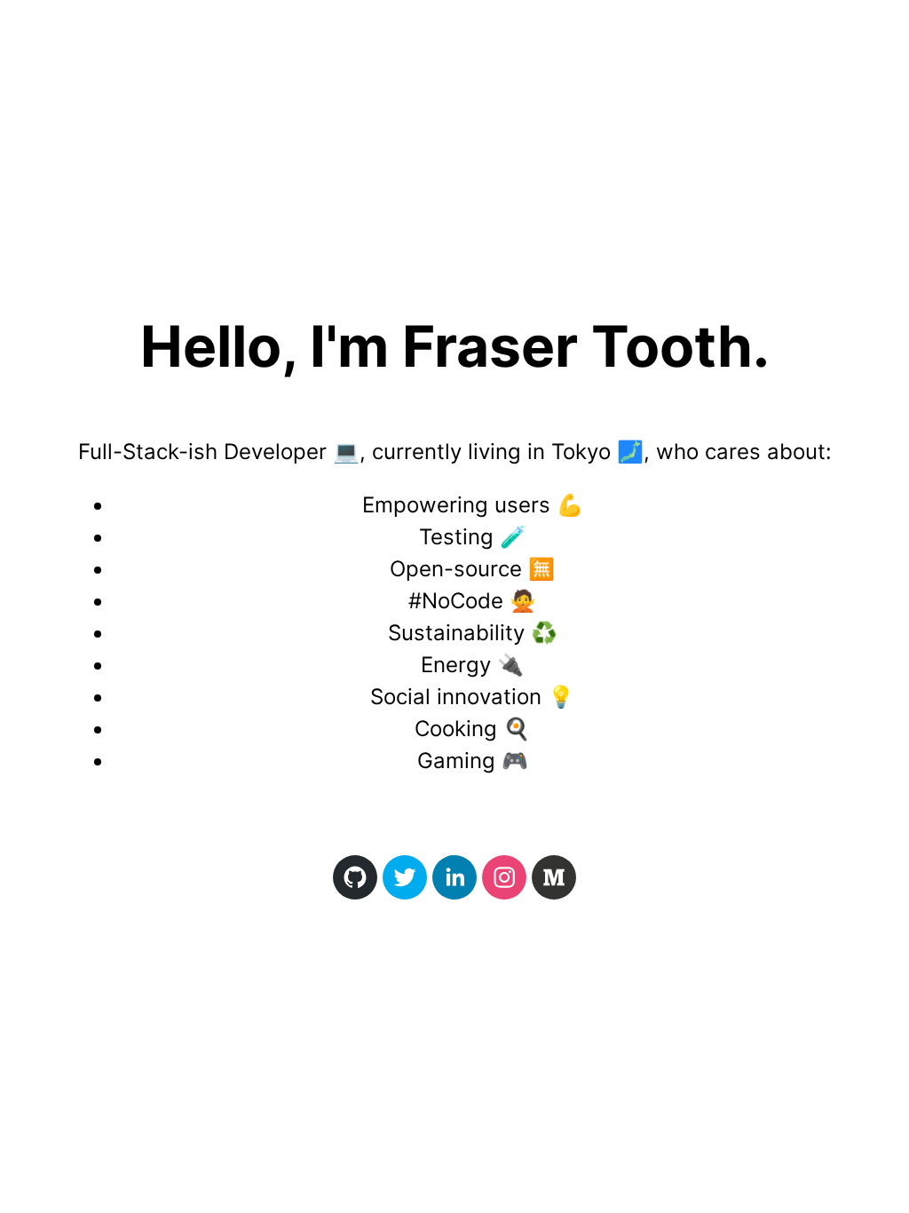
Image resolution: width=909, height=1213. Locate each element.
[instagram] (504, 877)
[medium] (554, 877)
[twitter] (405, 877)
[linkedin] (454, 877)
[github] (355, 877)
